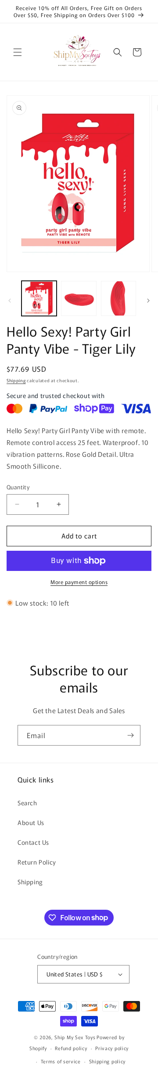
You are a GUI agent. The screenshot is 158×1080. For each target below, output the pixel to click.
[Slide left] (9, 300)
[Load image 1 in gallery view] (39, 298)
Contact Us (33, 842)
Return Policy (37, 862)
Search (27, 802)
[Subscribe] (130, 735)
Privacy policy (112, 1047)
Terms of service (61, 1061)
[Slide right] (148, 300)
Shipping (16, 380)
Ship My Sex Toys (74, 1037)
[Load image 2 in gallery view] (78, 298)
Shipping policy (107, 1061)
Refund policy (71, 1047)
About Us (31, 822)
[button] (17, 52)
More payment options (79, 581)
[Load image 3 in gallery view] (118, 298)
